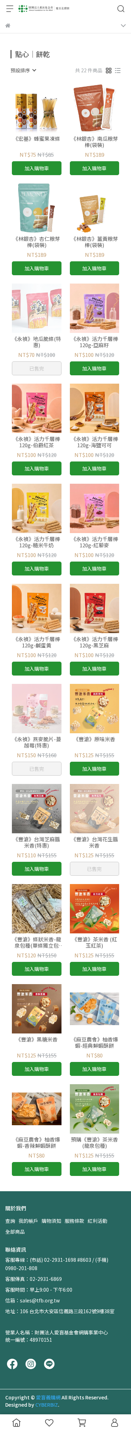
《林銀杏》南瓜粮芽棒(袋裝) (94, 142)
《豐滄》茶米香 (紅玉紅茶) (94, 942)
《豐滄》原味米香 (94, 739)
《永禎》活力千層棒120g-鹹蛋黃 (36, 642)
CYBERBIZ (46, 1404)
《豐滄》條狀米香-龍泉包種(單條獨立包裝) (36, 942)
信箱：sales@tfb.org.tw (32, 1300)
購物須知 (51, 1220)
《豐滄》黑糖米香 (37, 1039)
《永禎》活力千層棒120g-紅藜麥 (94, 542)
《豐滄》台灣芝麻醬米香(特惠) (36, 842)
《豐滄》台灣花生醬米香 (94, 842)
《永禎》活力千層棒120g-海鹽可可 (94, 442)
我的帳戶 (28, 1220)
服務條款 (74, 1220)
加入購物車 (36, 168)
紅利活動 (97, 1220)
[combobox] (23, 70)
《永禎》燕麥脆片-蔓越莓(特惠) (36, 742)
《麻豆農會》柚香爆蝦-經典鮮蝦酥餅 (94, 1042)
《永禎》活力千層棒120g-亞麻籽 (94, 342)
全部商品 (15, 1231)
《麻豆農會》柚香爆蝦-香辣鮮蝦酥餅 (36, 1142)
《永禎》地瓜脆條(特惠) (36, 342)
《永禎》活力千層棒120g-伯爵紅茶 (36, 442)
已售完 (36, 368)
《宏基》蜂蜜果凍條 (36, 139)
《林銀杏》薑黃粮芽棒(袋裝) (94, 242)
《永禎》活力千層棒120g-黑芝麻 (94, 642)
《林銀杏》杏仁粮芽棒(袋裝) (36, 242)
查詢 (10, 1220)
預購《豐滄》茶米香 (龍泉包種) (94, 1142)
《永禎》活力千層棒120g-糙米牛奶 (36, 542)
